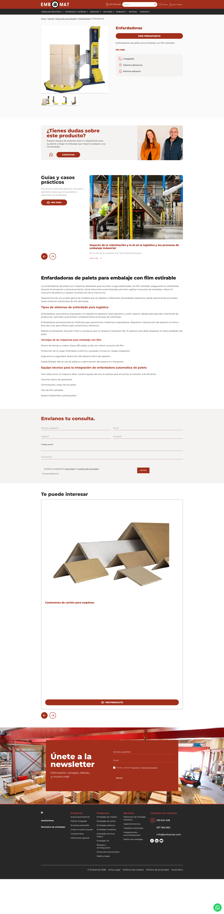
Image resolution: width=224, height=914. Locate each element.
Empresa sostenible (80, 825)
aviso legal (70, 469)
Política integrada (79, 821)
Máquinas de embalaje (66, 19)
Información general (80, 838)
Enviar (143, 470)
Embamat (120, 12)
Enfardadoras (84, 19)
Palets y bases (103, 856)
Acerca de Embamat (80, 817)
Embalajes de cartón (106, 821)
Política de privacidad (157, 869)
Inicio (43, 19)
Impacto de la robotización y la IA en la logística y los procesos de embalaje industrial (134, 247)
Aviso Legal (114, 869)
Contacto (144, 12)
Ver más (120, 49)
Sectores (107, 12)
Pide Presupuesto (149, 36)
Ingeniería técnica (131, 824)
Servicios (94, 12)
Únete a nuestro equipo (82, 829)
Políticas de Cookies (133, 869)
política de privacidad (88, 469)
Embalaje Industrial (51, 12)
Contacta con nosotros (163, 813)
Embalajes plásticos (106, 825)
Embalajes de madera (107, 817)
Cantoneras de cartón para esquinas (69, 602)
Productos (103, 813)
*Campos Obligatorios (50, 474)
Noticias (133, 12)
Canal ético (177, 869)
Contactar (68, 155)
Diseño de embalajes (133, 839)
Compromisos (77, 834)
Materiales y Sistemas (75, 12)
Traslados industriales (133, 828)
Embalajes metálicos (106, 829)
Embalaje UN (103, 841)
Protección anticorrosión (108, 852)
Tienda (51, 19)
